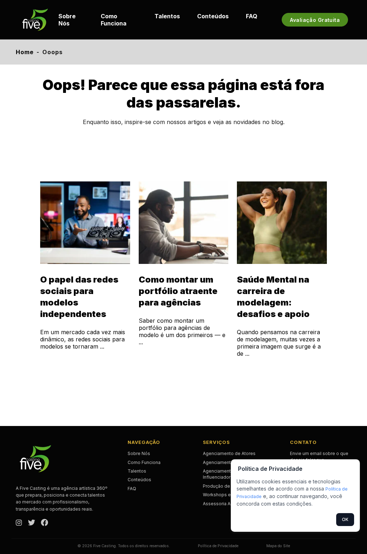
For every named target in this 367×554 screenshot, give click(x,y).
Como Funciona (114, 20)
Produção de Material (225, 486)
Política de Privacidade (218, 546)
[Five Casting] (35, 20)
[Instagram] (19, 523)
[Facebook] (44, 523)
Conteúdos (213, 16)
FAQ (251, 16)
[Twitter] (31, 523)
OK (345, 519)
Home (25, 52)
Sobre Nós (67, 20)
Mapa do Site (278, 546)
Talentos (167, 16)
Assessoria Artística (223, 503)
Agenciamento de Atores (229, 453)
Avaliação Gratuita (315, 20)
